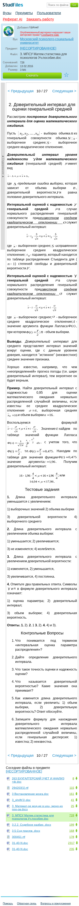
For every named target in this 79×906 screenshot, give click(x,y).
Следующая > (64, 91)
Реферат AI (12, 19)
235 (71, 849)
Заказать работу (40, 19)
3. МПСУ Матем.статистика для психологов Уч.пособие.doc (33, 817)
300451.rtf (18, 836)
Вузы (7, 13)
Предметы (24, 13)
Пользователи (49, 13)
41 (72, 800)
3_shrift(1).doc (21, 800)
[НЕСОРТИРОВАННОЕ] (38, 48)
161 (71, 793)
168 (71, 830)
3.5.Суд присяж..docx (26, 830)
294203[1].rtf (20, 787)
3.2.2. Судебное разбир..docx (31, 824)
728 (71, 815)
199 (71, 824)
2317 (71, 843)
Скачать (32, 75)
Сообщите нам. (50, 35)
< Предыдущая (21, 91)
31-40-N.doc (20, 843)
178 (71, 836)
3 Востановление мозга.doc (30, 793)
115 (71, 787)
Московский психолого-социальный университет (47, 40)
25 (72, 806)
